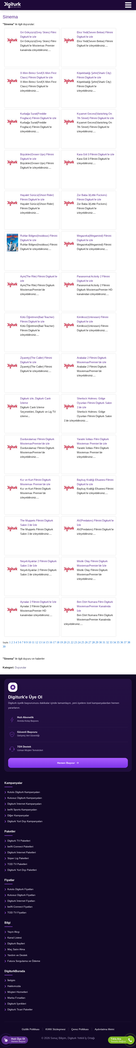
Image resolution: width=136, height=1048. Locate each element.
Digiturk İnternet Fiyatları (21, 900)
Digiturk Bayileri (16, 943)
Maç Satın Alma (16, 949)
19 (61, 642)
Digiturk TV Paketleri (18, 840)
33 (111, 642)
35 (118, 642)
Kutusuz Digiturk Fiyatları (21, 894)
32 (107, 642)
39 (4, 646)
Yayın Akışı (13, 931)
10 (29, 642)
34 (114, 642)
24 (79, 642)
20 (65, 642)
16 (50, 642)
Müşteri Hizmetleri (17, 992)
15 (47, 642)
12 (36, 642)
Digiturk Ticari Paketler (20, 1009)
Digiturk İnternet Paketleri (21, 852)
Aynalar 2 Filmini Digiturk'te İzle (38, 601)
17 (54, 642)
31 (104, 642)
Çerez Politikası (80, 1029)
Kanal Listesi (14, 937)
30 (100, 642)
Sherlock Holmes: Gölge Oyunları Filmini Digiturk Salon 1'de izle (94, 403)
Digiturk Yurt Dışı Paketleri (22, 869)
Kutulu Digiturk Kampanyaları (23, 792)
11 (33, 642)
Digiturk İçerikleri (16, 1003)
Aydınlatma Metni (104, 1029)
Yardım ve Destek (17, 955)
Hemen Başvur (66, 762)
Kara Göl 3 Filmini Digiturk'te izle (95, 154)
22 (72, 642)
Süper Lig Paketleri (18, 858)
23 (75, 642)
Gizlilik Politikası (30, 1029)
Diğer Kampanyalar (18, 815)
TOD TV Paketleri (17, 863)
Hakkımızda (14, 986)
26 (86, 642)
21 (68, 642)
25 (82, 642)
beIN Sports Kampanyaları (22, 809)
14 (43, 642)
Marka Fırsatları (16, 997)
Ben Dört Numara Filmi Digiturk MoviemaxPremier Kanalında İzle (95, 606)
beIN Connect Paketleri (20, 846)
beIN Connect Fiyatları (20, 906)
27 (89, 642)
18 (57, 642)
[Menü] (128, 5)
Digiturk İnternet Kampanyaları (24, 803)
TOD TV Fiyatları (16, 912)
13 (40, 642)
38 (128, 642)
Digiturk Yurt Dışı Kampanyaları (24, 821)
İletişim (11, 980)
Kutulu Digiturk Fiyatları (20, 889)
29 (96, 642)
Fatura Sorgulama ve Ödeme (23, 960)
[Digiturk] (13, 5)
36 (121, 642)
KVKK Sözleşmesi (55, 1029)
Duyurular (20, 667)
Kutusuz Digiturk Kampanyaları (24, 797)
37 (125, 642)
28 (93, 642)
